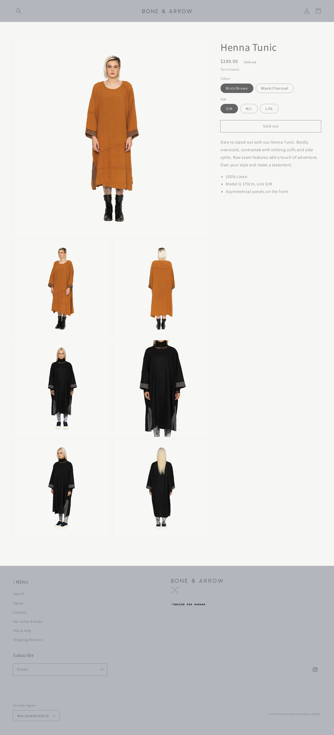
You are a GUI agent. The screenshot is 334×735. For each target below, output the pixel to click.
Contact (19, 612)
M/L (249, 108)
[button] (19, 11)
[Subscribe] (101, 669)
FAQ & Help (22, 630)
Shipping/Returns (28, 639)
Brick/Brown (237, 88)
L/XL (269, 108)
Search (19, 593)
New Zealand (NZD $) (33, 716)
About (18, 603)
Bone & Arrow (287, 714)
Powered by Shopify (308, 714)
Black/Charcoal (274, 88)
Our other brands (28, 621)
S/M (229, 108)
